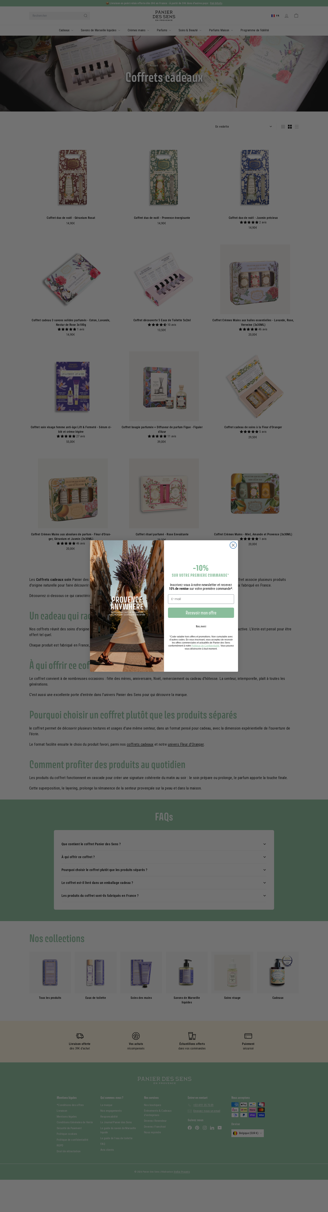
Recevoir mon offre (201, 613)
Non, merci (201, 626)
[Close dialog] (233, 545)
